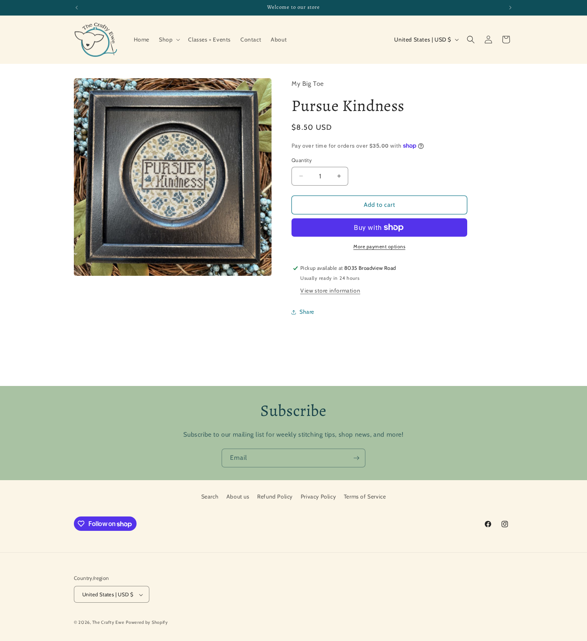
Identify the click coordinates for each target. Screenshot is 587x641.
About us (238, 496)
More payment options (379, 246)
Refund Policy (275, 496)
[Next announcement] (510, 7)
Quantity (302, 160)
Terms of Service (365, 496)
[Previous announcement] (76, 7)
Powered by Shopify (147, 622)
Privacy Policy (318, 496)
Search (210, 496)
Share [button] (306, 311)
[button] (168, 39)
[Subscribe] (356, 458)
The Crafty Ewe (108, 622)
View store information (330, 290)
